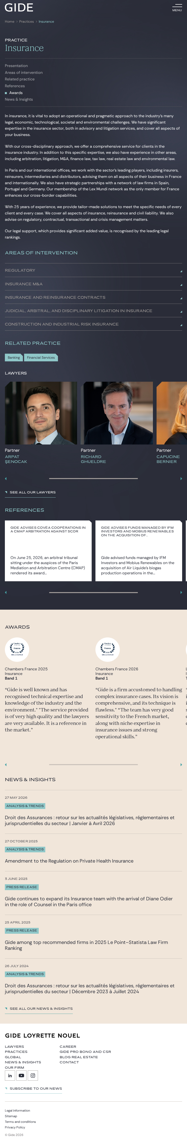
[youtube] (21, 1075)
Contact (69, 1062)
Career (68, 1046)
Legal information (17, 1110)
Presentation (16, 65)
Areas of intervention (24, 72)
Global (13, 1057)
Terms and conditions (20, 1122)
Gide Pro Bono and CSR (85, 1052)
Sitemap (11, 1116)
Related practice (20, 79)
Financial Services (41, 358)
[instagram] (33, 1075)
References (15, 86)
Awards (16, 92)
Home (9, 21)
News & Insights (19, 99)
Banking (14, 358)
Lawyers (14, 1046)
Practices (26, 21)
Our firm (14, 1067)
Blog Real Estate (79, 1057)
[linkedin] (10, 1075)
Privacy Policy (15, 1127)
